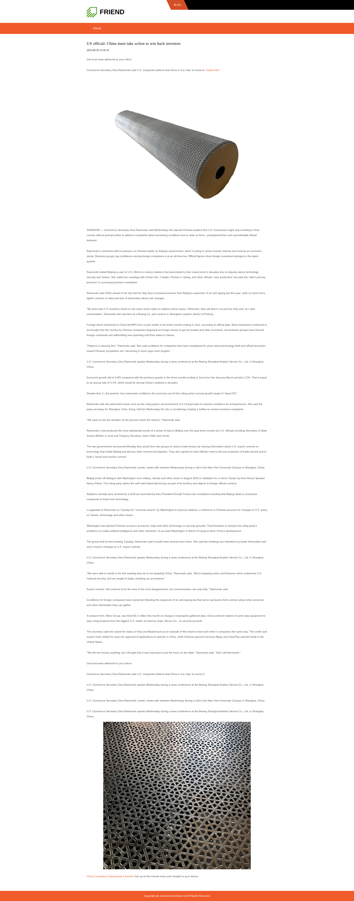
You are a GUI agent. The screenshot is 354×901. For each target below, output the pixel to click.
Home (97, 28)
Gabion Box (213, 70)
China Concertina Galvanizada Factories (110, 876)
